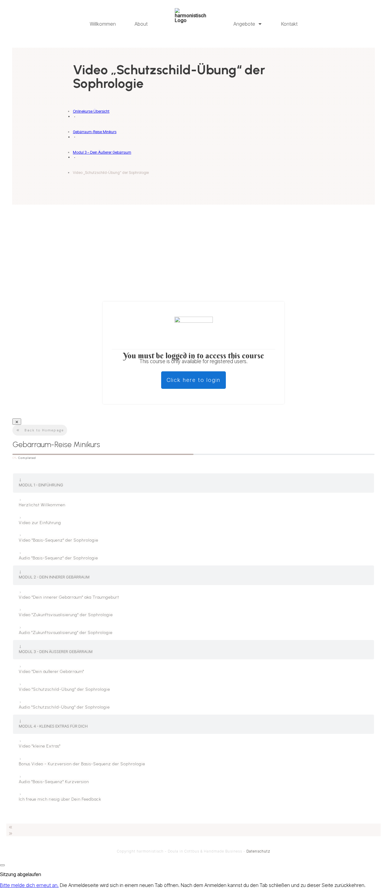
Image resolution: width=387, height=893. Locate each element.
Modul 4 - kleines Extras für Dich (53, 726)
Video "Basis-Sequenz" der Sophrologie (58, 540)
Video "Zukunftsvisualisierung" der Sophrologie (66, 614)
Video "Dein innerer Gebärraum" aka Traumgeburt (69, 597)
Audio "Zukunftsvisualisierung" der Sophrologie (65, 632)
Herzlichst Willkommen (42, 504)
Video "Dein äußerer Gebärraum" (51, 671)
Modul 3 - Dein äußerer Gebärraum (56, 651)
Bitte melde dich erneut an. (29, 885)
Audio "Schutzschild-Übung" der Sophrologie (64, 707)
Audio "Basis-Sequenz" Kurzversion (54, 781)
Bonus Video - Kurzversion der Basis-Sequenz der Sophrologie (82, 764)
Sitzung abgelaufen (20, 874)
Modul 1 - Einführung (41, 484)
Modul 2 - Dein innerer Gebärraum (54, 577)
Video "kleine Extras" (39, 746)
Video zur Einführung (40, 522)
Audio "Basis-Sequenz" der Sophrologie (58, 558)
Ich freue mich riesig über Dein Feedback (60, 799)
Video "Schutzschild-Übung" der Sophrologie (64, 689)
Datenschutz (258, 851)
